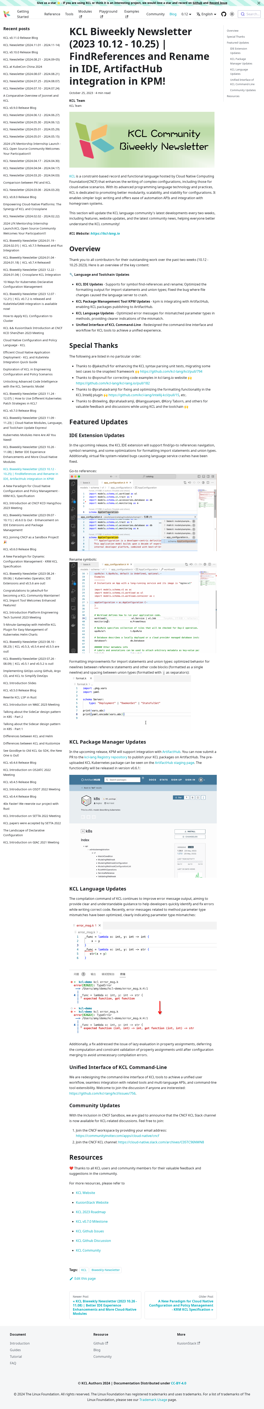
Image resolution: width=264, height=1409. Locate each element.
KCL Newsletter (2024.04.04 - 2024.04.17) (31, 168)
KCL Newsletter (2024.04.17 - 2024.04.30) (31, 161)
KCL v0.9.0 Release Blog (19, 107)
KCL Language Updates (239, 72)
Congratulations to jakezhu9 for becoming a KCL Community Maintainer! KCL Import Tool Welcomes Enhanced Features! (31, 598)
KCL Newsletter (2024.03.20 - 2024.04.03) (31, 175)
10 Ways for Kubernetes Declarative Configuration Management (28, 284)
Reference (52, 14)
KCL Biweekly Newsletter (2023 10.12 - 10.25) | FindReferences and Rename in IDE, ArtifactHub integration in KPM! (30, 474)
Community (155, 14)
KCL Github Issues (90, 1231)
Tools (69, 14)
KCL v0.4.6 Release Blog (19, 763)
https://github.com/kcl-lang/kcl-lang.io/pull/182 (113, 383)
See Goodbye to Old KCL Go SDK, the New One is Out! (32, 752)
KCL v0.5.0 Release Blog (19, 690)
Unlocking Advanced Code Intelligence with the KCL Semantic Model (30, 383)
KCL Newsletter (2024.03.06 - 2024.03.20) (31, 189)
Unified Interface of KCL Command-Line (242, 82)
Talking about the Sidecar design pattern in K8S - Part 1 (31, 726)
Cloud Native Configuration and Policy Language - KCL (30, 342)
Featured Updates (238, 42)
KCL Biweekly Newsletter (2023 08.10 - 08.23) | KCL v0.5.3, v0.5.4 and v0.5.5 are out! (31, 646)
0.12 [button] (185, 14)
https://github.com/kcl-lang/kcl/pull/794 (171, 371)
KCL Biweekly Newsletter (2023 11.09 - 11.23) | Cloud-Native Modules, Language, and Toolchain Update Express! (32, 423)
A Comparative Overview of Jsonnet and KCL (31, 98)
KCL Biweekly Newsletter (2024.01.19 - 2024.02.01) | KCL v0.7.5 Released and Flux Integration (33, 245)
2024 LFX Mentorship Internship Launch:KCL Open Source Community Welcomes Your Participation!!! (29, 228)
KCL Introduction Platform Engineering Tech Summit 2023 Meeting (30, 614)
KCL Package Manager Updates (241, 61)
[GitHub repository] (224, 14)
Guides (15, 1350)
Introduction (20, 1343)
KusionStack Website (92, 1202)
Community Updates (243, 90)
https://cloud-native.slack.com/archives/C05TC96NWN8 (161, 1142)
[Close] (259, 3)
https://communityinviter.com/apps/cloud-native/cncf (117, 1135)
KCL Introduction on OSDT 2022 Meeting (31, 789)
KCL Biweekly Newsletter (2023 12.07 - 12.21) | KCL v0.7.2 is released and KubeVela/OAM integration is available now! (30, 301)
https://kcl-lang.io (105, 233)
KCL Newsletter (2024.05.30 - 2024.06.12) (31, 122)
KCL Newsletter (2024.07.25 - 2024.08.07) (31, 81)
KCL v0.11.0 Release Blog (20, 38)
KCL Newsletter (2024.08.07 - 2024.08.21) (31, 74)
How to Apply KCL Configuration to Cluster (27, 318)
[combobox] (249, 14)
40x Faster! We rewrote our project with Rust (31, 806)
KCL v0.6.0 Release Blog (19, 549)
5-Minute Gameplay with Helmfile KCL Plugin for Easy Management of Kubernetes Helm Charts (29, 629)
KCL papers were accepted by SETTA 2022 (32, 823)
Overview (232, 30)
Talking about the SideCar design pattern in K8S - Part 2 (32, 714)
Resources (233, 96)
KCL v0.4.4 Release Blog (19, 796)
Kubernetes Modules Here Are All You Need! (29, 437)
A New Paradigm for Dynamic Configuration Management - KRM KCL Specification (30, 561)
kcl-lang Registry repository (105, 757)
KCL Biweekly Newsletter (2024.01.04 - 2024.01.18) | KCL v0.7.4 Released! (29, 260)
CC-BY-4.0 (178, 1383)
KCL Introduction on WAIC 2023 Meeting (31, 704)
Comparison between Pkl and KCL (27, 182)
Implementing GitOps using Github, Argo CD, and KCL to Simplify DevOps (32, 673)
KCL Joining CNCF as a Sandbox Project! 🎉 (31, 539)
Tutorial (16, 1356)
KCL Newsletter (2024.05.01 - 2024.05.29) (31, 129)
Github (197, 3)
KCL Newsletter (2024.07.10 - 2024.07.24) (31, 88)
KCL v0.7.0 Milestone (92, 1221)
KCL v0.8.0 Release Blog (19, 197)
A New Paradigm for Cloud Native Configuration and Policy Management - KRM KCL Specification (31, 491)
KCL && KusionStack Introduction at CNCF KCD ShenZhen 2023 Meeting (32, 330)
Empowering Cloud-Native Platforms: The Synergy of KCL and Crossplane (32, 206)
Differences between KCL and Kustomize (31, 743)
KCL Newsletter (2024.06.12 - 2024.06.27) (31, 115)
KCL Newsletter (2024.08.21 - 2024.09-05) (31, 59)
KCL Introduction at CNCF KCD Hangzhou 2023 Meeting (32, 505)
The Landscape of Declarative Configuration (24, 832)
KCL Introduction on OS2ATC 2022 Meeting (27, 772)
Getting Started (23, 14)
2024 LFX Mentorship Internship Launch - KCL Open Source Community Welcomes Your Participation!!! (32, 149)
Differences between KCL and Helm (28, 736)
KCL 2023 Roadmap (91, 1212)
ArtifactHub (171, 751)
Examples (131, 11)
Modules (85, 11)
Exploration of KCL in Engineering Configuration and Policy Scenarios (28, 371)
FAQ (13, 1363)
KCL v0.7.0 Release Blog (19, 411)
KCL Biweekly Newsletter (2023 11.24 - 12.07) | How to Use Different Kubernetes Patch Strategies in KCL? (32, 398)
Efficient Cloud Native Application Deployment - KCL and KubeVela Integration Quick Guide (26, 357)
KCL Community (88, 1250)
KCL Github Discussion (93, 1240)
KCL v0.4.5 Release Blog (19, 782)
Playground (108, 11)
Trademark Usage (153, 1399)
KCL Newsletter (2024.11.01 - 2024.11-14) (31, 45)
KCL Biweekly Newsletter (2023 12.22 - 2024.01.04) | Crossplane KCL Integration (32, 272)
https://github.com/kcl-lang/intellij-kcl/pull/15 (143, 395)
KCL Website (85, 1192)
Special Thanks (236, 36)
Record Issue (218, 3)
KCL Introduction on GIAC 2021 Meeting (31, 842)
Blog (173, 14)
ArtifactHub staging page (174, 762)
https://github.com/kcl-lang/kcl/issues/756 (102, 1093)
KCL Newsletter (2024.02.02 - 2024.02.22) (31, 216)
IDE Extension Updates (238, 51)
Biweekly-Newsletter (106, 1270)
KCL (72, 176)
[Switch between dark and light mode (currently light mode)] (232, 14)
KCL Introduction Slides (19, 683)
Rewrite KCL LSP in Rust (20, 697)
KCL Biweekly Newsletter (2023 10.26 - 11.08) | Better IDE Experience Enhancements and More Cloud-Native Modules (30, 454)
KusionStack (186, 1343)
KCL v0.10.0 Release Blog (20, 52)
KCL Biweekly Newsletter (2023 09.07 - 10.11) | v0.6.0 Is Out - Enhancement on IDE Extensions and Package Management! (31, 522)
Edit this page (85, 1278)
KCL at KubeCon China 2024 (22, 67)
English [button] (207, 14)
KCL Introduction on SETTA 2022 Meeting (32, 816)
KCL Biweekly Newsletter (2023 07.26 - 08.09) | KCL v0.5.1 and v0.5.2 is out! (29, 661)
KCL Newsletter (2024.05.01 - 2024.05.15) (31, 136)
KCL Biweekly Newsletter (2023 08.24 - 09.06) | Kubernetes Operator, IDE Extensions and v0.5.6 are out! (29, 578)
